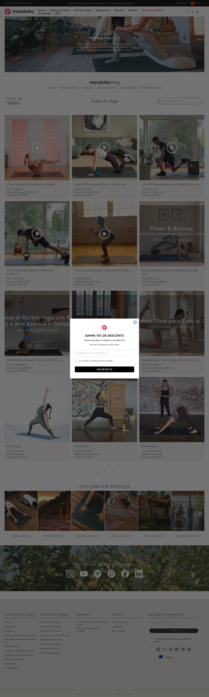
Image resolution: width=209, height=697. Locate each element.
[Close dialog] (135, 322)
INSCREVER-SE (104, 369)
